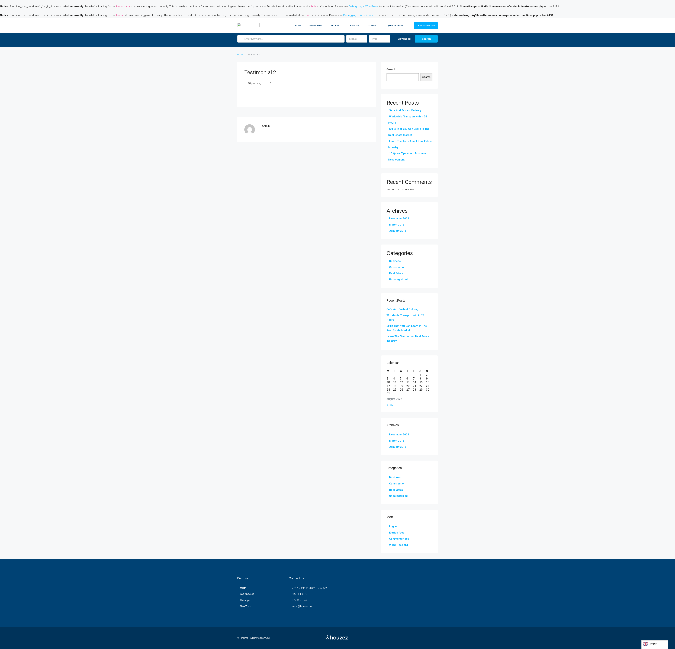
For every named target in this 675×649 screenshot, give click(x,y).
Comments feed (399, 538)
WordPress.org (398, 545)
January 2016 (397, 230)
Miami (243, 587)
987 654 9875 (299, 594)
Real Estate (396, 273)
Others (372, 25)
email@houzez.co (302, 606)
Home (298, 25)
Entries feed (396, 532)
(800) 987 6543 (395, 25)
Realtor (354, 25)
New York (245, 606)
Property (336, 25)
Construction (397, 267)
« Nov (390, 404)
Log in (393, 526)
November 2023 (399, 218)
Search (426, 38)
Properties (316, 25)
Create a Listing (426, 25)
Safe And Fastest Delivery (405, 110)
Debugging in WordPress (363, 6)
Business (395, 261)
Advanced (404, 38)
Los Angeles (247, 594)
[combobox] (356, 39)
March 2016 (396, 224)
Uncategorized (398, 279)
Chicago (245, 600)
